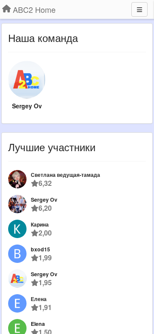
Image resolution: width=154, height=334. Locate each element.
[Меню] (139, 9)
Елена (39, 299)
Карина (40, 224)
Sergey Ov (27, 106)
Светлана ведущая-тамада (65, 175)
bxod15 (40, 249)
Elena (38, 324)
